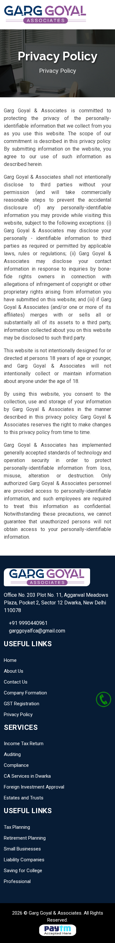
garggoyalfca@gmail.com (36, 631)
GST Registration (21, 704)
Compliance (16, 765)
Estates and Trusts (23, 798)
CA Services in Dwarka (27, 776)
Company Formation (25, 693)
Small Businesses (22, 849)
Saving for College (23, 870)
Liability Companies (24, 860)
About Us (13, 671)
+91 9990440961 (28, 623)
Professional (17, 881)
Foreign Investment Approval (34, 787)
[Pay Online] (57, 929)
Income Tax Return (23, 743)
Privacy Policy (18, 714)
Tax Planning (17, 827)
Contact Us (15, 682)
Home (10, 660)
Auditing (12, 754)
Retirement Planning (25, 838)
